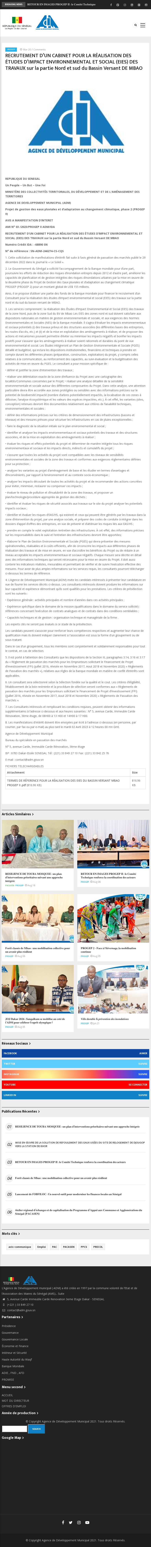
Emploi (41, 1247)
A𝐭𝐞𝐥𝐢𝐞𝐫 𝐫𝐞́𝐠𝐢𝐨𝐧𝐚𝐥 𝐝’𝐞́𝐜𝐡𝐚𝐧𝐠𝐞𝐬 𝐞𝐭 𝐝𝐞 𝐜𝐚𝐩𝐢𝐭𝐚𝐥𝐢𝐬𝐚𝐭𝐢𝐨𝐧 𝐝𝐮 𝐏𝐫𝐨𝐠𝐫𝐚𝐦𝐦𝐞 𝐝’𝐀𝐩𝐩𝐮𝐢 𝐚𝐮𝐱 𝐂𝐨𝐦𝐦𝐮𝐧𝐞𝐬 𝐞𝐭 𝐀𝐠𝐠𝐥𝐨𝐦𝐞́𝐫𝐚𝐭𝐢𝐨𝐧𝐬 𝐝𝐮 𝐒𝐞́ (78, 1212)
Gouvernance (10, 1333)
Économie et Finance (15, 1346)
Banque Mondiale (13, 1366)
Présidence (9, 1326)
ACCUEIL (7, 1395)
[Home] (31, 22)
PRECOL (98, 1247)
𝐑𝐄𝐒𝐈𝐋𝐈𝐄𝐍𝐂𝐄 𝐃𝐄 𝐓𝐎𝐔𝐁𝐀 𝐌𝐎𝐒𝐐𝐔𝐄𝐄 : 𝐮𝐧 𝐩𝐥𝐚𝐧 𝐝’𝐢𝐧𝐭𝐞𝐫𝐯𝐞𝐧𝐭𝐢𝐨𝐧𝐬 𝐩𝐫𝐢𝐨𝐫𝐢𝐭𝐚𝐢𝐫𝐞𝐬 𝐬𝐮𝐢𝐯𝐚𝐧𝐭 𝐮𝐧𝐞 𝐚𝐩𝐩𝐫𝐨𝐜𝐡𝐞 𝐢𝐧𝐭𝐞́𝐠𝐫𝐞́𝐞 (77, 1127)
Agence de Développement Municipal (65, 1421)
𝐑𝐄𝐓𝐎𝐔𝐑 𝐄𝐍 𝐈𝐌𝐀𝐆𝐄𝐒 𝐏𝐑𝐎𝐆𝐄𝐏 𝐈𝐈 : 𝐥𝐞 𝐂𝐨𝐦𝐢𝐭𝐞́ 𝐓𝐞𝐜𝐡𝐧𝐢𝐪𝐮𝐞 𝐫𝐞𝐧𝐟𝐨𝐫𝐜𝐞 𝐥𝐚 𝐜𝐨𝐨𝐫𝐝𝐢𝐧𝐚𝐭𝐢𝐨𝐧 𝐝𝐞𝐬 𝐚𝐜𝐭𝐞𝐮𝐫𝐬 (70, 1162)
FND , (14, 1373)
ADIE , (6, 1373)
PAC (54, 1247)
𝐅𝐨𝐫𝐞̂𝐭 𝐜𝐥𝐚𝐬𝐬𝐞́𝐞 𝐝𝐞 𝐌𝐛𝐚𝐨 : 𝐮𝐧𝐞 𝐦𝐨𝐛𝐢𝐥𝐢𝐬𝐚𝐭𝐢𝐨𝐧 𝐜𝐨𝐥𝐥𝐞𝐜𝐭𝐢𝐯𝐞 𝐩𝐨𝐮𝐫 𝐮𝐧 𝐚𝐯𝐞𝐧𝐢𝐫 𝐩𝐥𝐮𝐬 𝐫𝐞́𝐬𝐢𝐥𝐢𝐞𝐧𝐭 (61, 1178)
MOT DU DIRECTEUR (15, 1401)
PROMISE (8, 1379)
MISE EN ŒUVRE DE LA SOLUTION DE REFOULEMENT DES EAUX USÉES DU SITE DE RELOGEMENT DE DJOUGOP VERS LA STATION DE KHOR (80, 1144)
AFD (21, 1373)
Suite (61, 1293)
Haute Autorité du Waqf (17, 1359)
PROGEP (11, 49)
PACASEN (9, 885)
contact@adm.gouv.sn (20, 1310)
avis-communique (19, 1247)
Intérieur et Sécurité (14, 1353)
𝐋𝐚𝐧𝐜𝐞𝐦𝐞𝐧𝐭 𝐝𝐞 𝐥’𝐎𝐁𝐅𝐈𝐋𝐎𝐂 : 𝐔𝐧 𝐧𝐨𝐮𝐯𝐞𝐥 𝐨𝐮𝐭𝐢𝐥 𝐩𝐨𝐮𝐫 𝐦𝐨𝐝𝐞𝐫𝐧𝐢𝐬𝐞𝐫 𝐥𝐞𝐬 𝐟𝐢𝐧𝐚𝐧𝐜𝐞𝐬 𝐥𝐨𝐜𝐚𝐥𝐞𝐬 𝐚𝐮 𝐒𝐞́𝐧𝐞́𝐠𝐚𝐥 (68, 1194)
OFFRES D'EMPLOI (14, 1406)
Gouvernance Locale (15, 1339)
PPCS (84, 1247)
